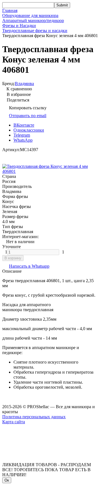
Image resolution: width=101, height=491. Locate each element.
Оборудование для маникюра (30, 15)
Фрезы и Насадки (19, 25)
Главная (9, 10)
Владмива (24, 83)
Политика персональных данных (34, 416)
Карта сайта (13, 421)
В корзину (12, 258)
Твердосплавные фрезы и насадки (34, 30)
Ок (6, 480)
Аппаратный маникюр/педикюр (33, 20)
